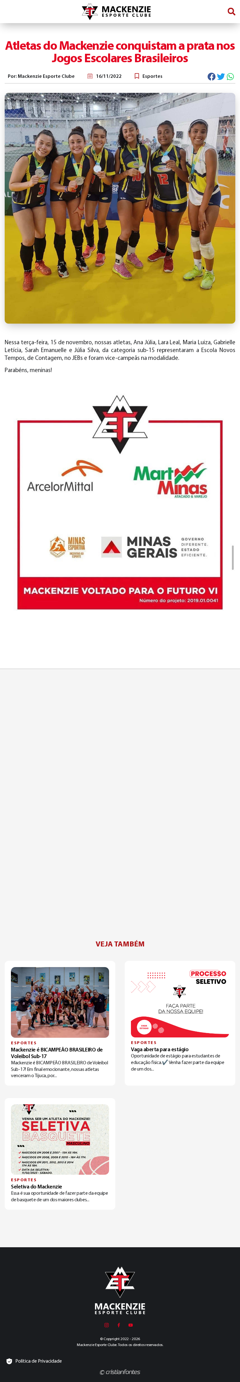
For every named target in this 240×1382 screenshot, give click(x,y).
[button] (231, 12)
